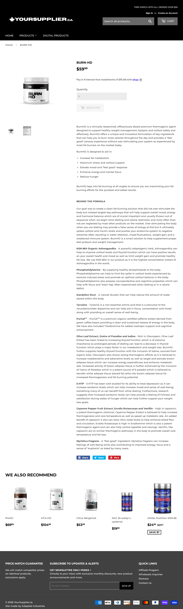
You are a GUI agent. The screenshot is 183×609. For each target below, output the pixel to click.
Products (27, 35)
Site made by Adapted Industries (25, 606)
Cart (170, 21)
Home (9, 35)
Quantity (82, 89)
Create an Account (168, 13)
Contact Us (145, 582)
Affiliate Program (149, 570)
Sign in (149, 13)
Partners (144, 578)
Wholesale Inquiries (151, 574)
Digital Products (56, 35)
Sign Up (126, 586)
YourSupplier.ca (23, 602)
